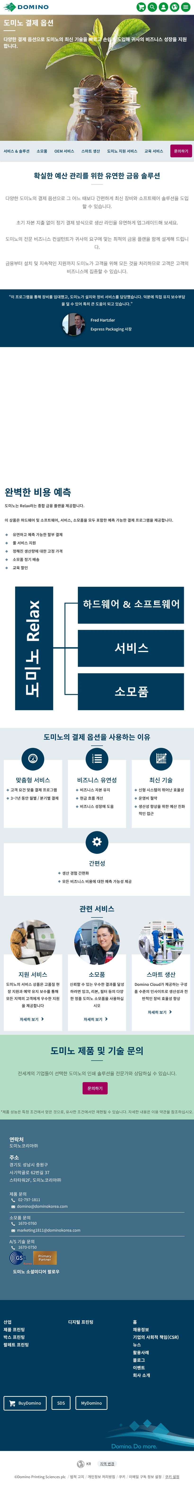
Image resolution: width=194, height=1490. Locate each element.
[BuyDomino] (141, 7)
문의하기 (181, 151)
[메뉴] (185, 7)
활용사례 (141, 1352)
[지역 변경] (174, 7)
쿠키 (122, 1476)
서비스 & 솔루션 (17, 151)
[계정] (163, 7)
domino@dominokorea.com (42, 1206)
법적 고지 (77, 1476)
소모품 (42, 151)
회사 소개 (141, 1375)
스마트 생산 (90, 151)
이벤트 (139, 1367)
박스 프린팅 (14, 1337)
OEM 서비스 (64, 151)
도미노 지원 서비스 (122, 151)
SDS (61, 1403)
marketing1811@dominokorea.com (48, 1230)
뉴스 (137, 1344)
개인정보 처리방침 (101, 1476)
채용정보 (141, 1329)
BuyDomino (29, 1403)
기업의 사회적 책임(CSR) (156, 1337)
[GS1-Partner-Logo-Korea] (33, 1257)
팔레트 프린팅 (16, 1344)
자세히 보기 (29, 1019)
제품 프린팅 (14, 1329)
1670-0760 (27, 1223)
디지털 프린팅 (80, 1322)
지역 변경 (107, 1463)
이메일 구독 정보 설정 (145, 1476)
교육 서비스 (154, 151)
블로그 (139, 1360)
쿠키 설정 (172, 1476)
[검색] (152, 7)
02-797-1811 (29, 1199)
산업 (8, 1322)
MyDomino (91, 1403)
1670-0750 (27, 1247)
